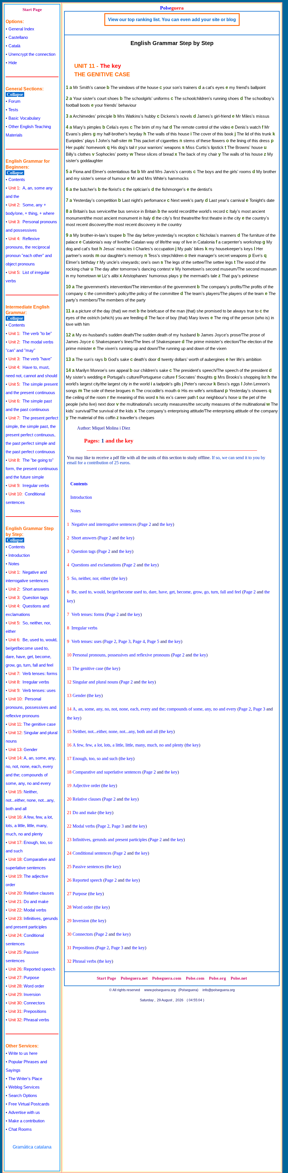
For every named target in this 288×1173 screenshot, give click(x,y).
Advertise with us (24, 1112)
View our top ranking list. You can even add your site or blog (172, 19)
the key (166, 524)
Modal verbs (27, 910)
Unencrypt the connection (31, 54)
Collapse (15, 94)
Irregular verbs (28, 485)
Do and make (28, 901)
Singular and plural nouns (95, 682)
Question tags (28, 597)
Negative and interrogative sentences (103, 524)
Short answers (28, 589)
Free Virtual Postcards (29, 1103)
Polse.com (195, 978)
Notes (13, 563)
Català (14, 45)
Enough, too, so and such (95, 758)
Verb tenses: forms (32, 673)
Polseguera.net (134, 978)
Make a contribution (26, 1120)
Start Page (32, 9)
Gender (22, 749)
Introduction (19, 555)
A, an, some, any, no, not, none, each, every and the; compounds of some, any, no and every (154, 709)
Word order (26, 986)
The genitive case (32, 724)
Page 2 (145, 524)
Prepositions (27, 1011)
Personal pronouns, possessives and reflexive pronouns (31, 707)
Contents (16, 179)
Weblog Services (24, 1087)
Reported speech (31, 969)
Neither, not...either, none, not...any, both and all (30, 800)
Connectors (26, 1002)
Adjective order (86, 785)
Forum (14, 101)
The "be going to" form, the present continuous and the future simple (32, 468)
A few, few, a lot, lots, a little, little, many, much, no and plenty (29, 825)
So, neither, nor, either (90, 578)
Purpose (23, 977)
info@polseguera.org (218, 990)
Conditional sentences (92, 853)
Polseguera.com (166, 978)
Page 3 (124, 641)
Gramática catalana (32, 1147)
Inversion (24, 994)
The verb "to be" (30, 333)
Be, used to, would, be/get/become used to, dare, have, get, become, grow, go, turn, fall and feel (156, 591)
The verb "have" (30, 358)
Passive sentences (88, 866)
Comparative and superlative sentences (107, 772)
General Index (21, 28)
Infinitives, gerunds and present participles (110, 839)
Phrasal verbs (28, 1019)
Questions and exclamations (96, 564)
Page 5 (153, 641)
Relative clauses (31, 893)
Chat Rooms (20, 1129)
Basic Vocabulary (24, 118)
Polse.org (217, 978)
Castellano (18, 37)
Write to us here (22, 1053)
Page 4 (139, 641)
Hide (12, 62)
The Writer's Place (25, 1078)
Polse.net (239, 978)
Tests (13, 109)
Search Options (22, 1095)
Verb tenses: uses (32, 690)
